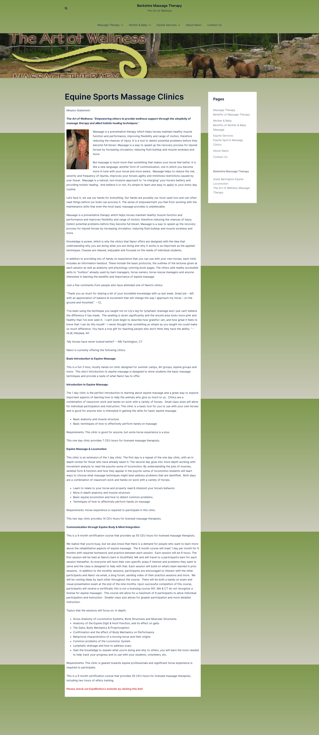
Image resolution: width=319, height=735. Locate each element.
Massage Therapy (108, 25)
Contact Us (214, 25)
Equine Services (167, 25)
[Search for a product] (66, 8)
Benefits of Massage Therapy (231, 114)
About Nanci (194, 25)
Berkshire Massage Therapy (159, 6)
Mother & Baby (138, 25)
